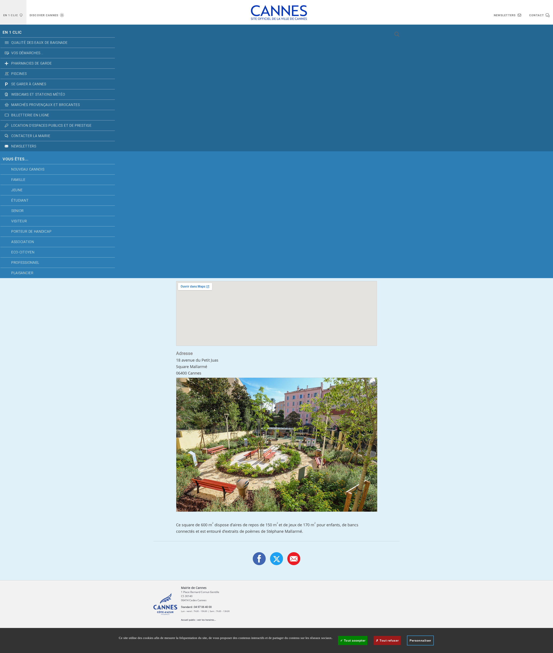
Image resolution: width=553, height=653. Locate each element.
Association (22, 242)
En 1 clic (12, 32)
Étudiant (20, 200)
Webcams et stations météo (38, 94)
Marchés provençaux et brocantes (45, 105)
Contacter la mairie (30, 136)
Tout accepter (354, 640)
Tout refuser (389, 640)
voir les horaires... (206, 619)
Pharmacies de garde (31, 63)
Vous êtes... (16, 159)
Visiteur (19, 221)
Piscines (19, 73)
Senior (17, 210)
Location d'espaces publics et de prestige (51, 125)
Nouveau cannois (27, 169)
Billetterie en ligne (30, 115)
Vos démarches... (27, 53)
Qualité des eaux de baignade (39, 42)
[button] (294, 559)
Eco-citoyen (23, 252)
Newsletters (23, 146)
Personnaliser (420, 640)
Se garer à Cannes (28, 84)
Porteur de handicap (31, 231)
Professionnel (25, 262)
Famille (18, 179)
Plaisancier (22, 273)
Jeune (17, 190)
